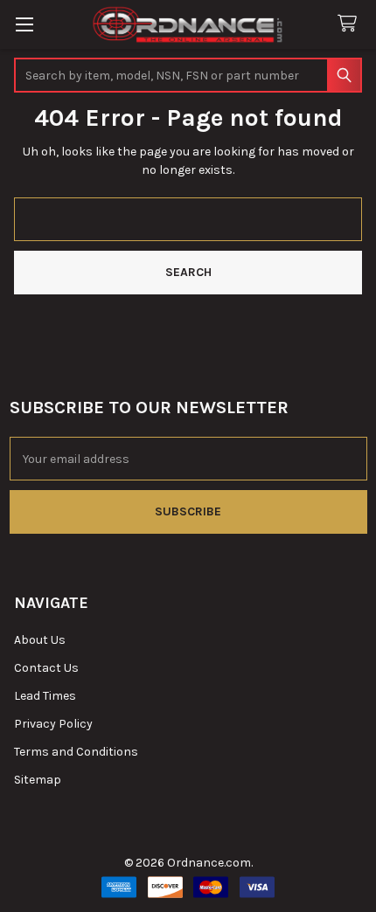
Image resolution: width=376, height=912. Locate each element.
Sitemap (37, 779)
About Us (40, 639)
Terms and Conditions (76, 751)
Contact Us (46, 667)
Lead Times (45, 695)
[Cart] (350, 24)
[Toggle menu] (24, 24)
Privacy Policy (53, 723)
